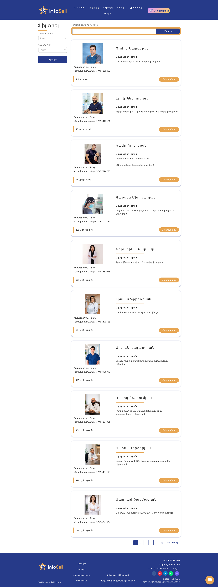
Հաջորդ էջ (172, 542)
